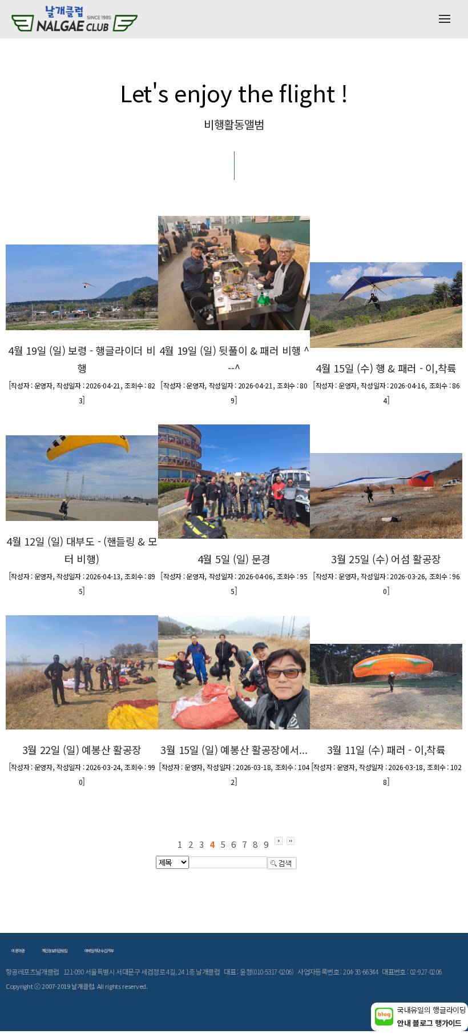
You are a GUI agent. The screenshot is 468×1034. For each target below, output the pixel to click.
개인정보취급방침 (54, 950)
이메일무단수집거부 (99, 950)
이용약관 (18, 950)
